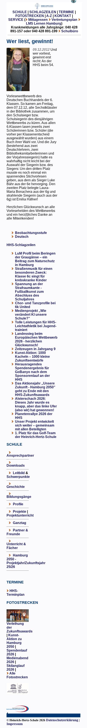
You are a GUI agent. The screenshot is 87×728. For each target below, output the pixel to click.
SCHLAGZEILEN (42, 12)
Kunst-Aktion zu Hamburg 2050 (14, 640)
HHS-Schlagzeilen (21, 245)
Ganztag (19, 523)
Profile (18, 504)
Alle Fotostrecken (17, 675)
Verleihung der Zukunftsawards (20, 627)
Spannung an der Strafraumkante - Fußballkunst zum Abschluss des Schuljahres (29, 291)
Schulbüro (69, 31)
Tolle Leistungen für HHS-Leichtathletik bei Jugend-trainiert (35, 326)
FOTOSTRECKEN (29, 16)
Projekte (19, 511)
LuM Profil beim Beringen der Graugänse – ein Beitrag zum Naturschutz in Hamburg (35, 259)
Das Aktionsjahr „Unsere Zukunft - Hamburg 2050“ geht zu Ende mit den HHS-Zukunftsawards (35, 389)
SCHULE (19, 12)
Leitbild (19, 473)
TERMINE (66, 12)
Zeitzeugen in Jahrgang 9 (35, 349)
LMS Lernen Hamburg (43, 23)
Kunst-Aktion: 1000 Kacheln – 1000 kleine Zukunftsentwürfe (32, 356)
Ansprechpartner (20, 455)
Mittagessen (38, 19)
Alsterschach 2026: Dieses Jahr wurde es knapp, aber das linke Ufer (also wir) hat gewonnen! (36, 404)
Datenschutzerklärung (62, 720)
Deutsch (22, 236)
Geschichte (16, 487)
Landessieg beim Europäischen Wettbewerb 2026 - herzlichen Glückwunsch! (36, 339)
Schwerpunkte (18, 477)
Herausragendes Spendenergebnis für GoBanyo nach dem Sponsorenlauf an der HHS (32, 371)
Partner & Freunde (17, 532)
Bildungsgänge (19, 496)
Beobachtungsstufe (31, 233)
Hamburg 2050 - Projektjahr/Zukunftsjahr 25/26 (26, 561)
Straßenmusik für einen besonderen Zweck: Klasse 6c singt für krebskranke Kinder (33, 274)
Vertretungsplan (64, 19)
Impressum (15, 724)
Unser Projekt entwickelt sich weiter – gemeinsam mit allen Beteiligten (34, 425)
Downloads (16, 465)
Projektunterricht (20, 515)
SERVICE (15, 19)
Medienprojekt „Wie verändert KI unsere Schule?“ (31, 314)
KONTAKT (62, 16)
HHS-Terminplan (15, 592)
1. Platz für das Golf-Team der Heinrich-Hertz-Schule (35, 435)
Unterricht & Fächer (16, 546)
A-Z (49, 16)
